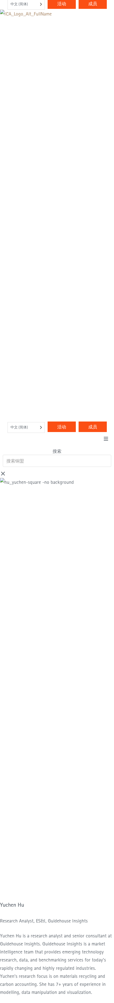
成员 (92, 426)
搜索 (57, 451)
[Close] (3, 474)
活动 (61, 426)
